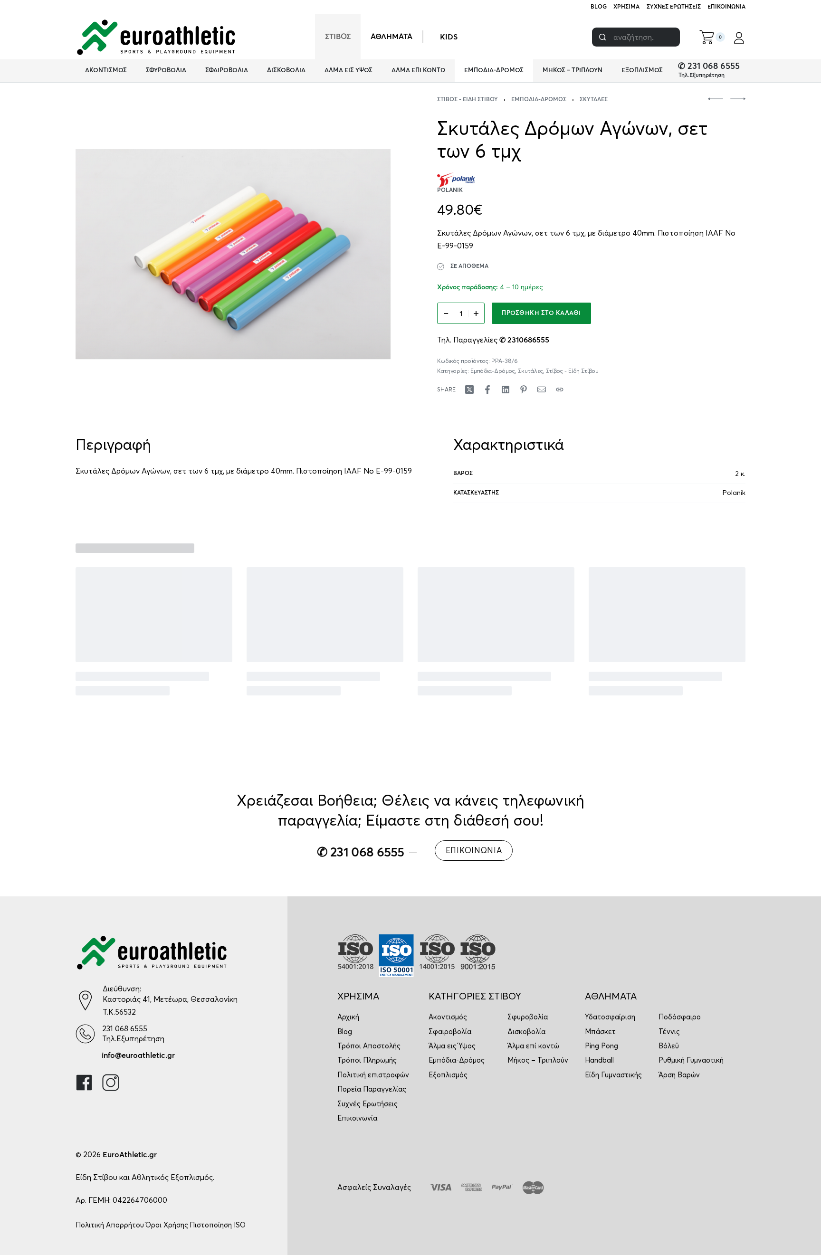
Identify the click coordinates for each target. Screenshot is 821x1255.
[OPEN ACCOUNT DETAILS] (739, 37)
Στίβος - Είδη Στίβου (467, 100)
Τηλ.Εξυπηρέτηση (701, 75)
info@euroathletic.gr (138, 1055)
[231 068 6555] (85, 1034)
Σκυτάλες (594, 100)
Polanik (734, 492)
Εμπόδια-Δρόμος (538, 100)
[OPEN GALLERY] (233, 254)
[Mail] (541, 389)
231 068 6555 (124, 1028)
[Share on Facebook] (487, 389)
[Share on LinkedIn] (505, 389)
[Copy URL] (559, 389)
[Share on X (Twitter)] (469, 389)
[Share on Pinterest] (523, 389)
